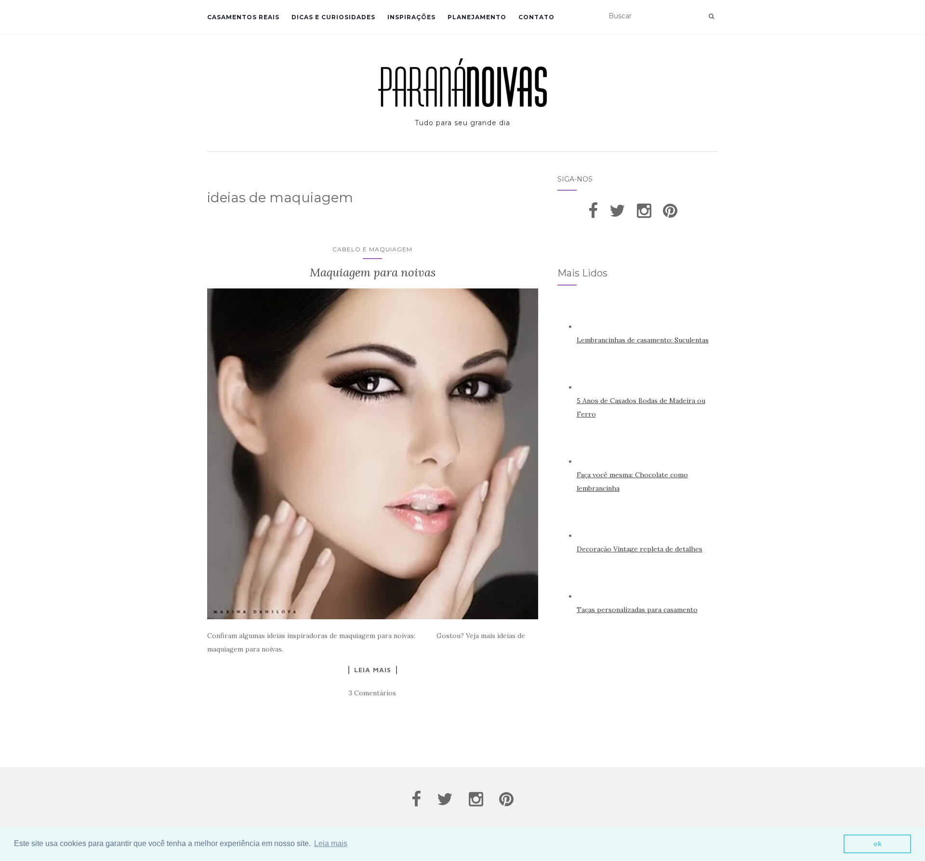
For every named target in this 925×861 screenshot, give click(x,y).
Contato (536, 17)
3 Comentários (372, 693)
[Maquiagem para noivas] (372, 453)
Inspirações (411, 17)
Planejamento (477, 17)
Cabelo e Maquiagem (372, 249)
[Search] (711, 16)
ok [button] (877, 844)
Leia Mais (372, 670)
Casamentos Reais (243, 17)
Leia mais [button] (330, 843)
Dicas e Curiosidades (333, 17)
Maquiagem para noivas (373, 272)
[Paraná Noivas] (462, 82)
